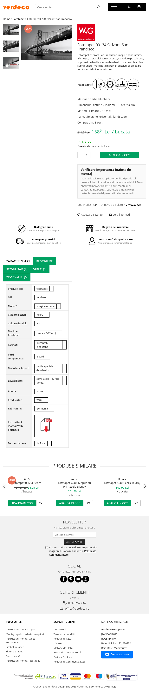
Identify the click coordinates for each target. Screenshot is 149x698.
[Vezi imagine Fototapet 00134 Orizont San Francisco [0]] (11, 29)
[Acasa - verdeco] (16, 7)
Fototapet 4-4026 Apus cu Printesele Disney (74, 484)
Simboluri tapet (15, 647)
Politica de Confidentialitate (69, 661)
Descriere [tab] (44, 261)
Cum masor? (13, 656)
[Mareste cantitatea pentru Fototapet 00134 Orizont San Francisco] (93, 155)
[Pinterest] (71, 579)
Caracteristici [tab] (18, 261)
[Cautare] (98, 7)
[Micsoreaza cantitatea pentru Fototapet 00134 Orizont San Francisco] (80, 155)
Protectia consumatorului (68, 652)
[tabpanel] (46, 42)
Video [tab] (40, 269)
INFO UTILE (14, 622)
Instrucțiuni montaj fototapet (23, 660)
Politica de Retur (63, 638)
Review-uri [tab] (17, 277)
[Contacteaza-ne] (129, 7)
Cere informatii (121, 214)
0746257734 (77, 603)
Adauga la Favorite (91, 214)
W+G (26, 479)
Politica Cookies (63, 657)
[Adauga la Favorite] (40, 503)
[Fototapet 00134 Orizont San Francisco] (46, 42)
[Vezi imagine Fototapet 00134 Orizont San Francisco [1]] (11, 46)
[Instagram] (85, 579)
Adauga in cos (119, 155)
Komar (74, 479)
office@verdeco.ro (76, 608)
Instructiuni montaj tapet (20, 629)
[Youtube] (78, 579)
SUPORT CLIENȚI (65, 622)
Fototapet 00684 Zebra (26, 483)
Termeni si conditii (64, 634)
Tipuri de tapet (14, 651)
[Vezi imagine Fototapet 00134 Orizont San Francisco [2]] (11, 63)
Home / (7, 19)
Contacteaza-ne (120, 654)
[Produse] (114, 8)
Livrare (58, 643)
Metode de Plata (63, 648)
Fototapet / (20, 19)
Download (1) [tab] (16, 269)
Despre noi (60, 629)
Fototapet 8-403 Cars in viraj (122, 483)
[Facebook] (63, 579)
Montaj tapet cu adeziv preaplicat (25, 634)
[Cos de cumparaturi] (139, 7)
